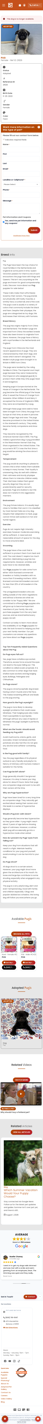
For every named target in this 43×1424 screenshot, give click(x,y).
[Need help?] (5, 1419)
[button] (9, 939)
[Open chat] (38, 1419)
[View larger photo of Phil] (34, 939)
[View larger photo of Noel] (14, 939)
